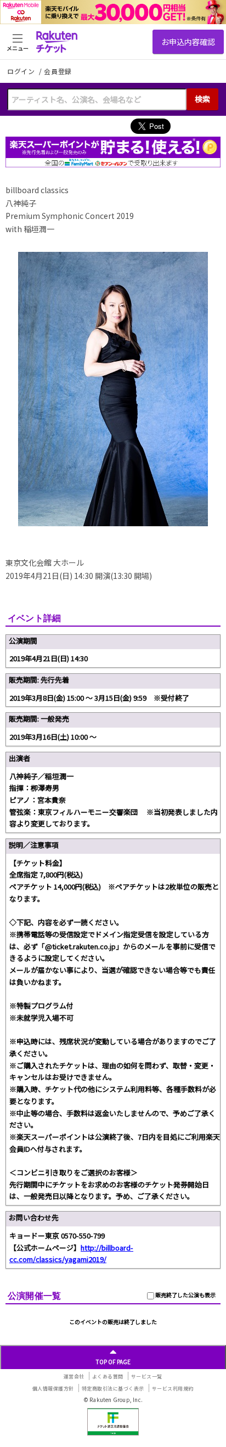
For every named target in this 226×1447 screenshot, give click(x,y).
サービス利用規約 (173, 1388)
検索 (202, 98)
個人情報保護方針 (53, 1388)
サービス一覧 (146, 1376)
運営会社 (74, 1376)
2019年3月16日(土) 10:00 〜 (53, 736)
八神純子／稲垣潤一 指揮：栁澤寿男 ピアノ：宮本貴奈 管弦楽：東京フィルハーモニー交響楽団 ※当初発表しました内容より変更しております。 (113, 800)
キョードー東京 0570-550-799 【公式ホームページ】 (71, 1247)
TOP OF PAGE (113, 1362)
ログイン (22, 71)
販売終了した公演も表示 (185, 1295)
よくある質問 (107, 1376)
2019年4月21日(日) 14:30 (48, 658)
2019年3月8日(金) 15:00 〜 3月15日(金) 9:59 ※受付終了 (99, 697)
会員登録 (58, 71)
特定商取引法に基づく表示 (113, 1388)
